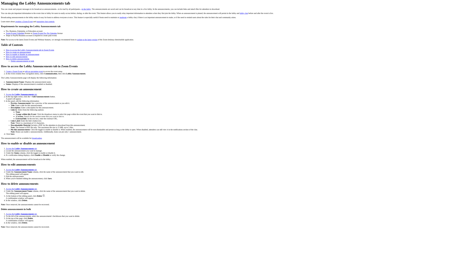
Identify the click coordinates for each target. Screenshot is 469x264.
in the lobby (86, 9)
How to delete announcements (17, 59)
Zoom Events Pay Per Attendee (45, 33)
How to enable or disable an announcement (22, 54)
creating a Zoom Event (24, 22)
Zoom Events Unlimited (15, 33)
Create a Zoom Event (14, 71)
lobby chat (244, 13)
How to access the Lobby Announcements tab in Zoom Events (30, 50)
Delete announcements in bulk (22, 61)
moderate (123, 17)
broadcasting (37, 138)
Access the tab (21, 94)
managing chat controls (45, 22)
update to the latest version (87, 40)
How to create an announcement (18, 52)
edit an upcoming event (34, 71)
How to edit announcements (16, 57)
